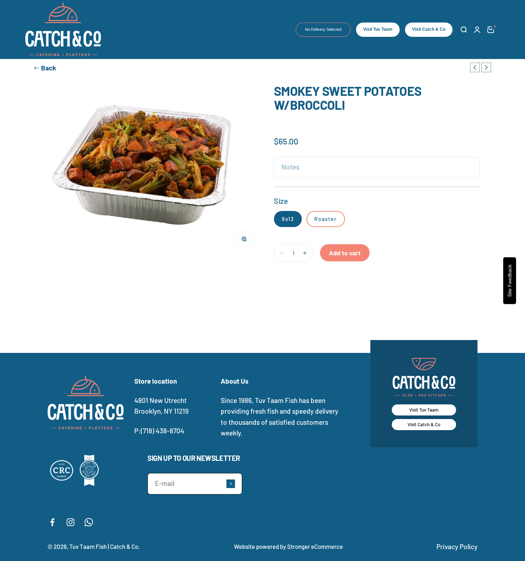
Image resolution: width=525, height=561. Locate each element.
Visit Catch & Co (428, 29)
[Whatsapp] (89, 522)
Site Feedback (509, 280)
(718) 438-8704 (162, 431)
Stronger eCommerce (315, 546)
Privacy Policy (457, 546)
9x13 (288, 219)
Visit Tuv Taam (377, 29)
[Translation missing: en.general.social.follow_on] (52, 522)
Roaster (325, 219)
